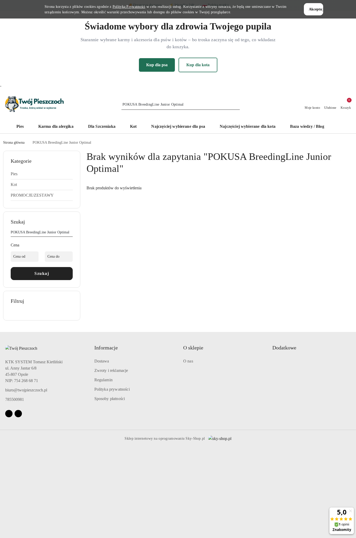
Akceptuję (316, 9)
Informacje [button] (106, 347)
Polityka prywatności (112, 389)
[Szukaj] (71, 233)
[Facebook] (9, 413)
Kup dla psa (157, 65)
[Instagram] (18, 413)
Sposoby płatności (109, 398)
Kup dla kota (198, 65)
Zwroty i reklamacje (111, 370)
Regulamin (103, 380)
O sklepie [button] (193, 347)
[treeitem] (42, 174)
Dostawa (101, 361)
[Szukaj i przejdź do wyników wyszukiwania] (237, 104)
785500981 (14, 399)
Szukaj (41, 273)
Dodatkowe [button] (284, 347)
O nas (188, 361)
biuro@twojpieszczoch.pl (26, 390)
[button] (337, 127)
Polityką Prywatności (129, 7)
